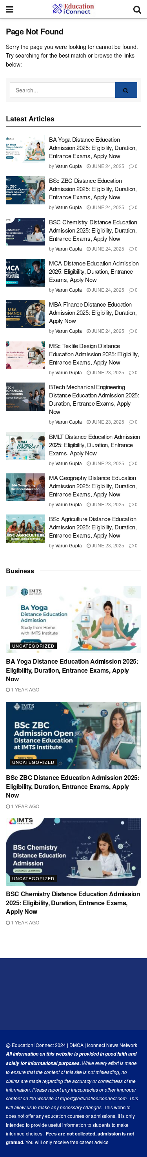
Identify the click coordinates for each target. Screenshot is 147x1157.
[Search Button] (126, 90)
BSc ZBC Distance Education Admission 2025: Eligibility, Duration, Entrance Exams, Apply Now (93, 188)
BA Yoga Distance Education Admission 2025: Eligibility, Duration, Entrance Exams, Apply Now (93, 147)
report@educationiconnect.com (93, 1098)
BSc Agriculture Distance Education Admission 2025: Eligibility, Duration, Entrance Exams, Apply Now (93, 526)
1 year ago (24, 689)
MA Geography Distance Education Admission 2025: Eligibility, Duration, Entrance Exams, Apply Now (93, 485)
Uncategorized (33, 646)
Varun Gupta (68, 165)
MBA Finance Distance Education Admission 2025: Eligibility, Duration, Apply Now (93, 312)
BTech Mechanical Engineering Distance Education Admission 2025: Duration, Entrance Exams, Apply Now (94, 399)
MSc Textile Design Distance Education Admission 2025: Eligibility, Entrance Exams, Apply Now (94, 353)
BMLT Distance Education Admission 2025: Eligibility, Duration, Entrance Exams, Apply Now (94, 444)
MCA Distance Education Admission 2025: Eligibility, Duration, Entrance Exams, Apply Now (93, 271)
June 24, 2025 (107, 165)
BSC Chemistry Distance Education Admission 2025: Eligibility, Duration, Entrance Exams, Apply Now (93, 230)
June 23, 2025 (107, 372)
